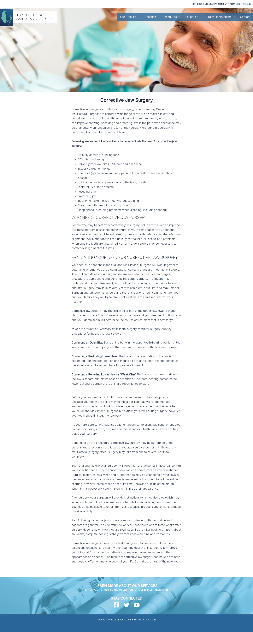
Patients (190, 17)
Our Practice (128, 17)
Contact (245, 17)
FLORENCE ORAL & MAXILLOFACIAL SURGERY (34, 16)
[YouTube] (137, 605)
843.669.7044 (244, 4)
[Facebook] (116, 605)
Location (150, 17)
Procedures (169, 17)
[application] (137, 17)
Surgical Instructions (218, 17)
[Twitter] (126, 605)
